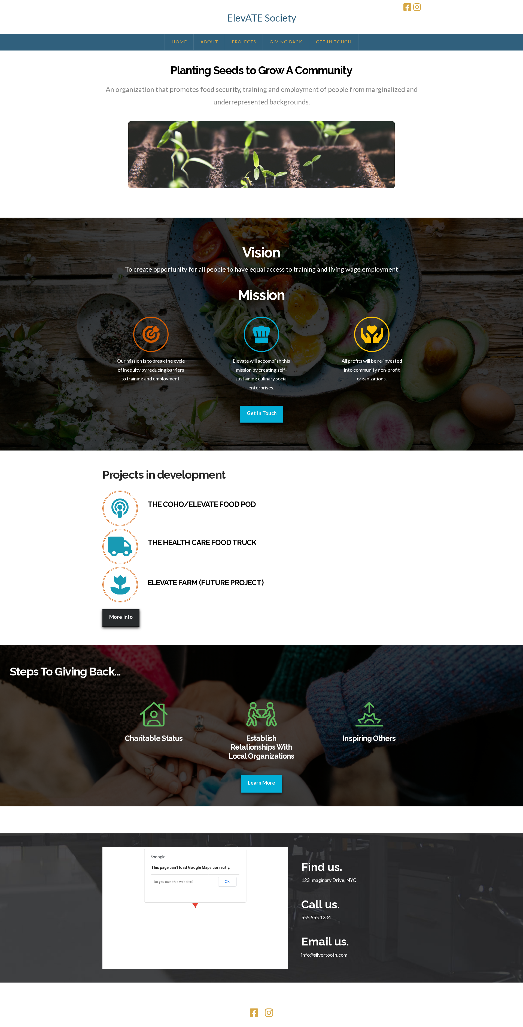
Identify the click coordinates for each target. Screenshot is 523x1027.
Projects (251, 1002)
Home (218, 1002)
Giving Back (273, 1002)
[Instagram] (417, 7)
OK (227, 881)
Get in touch (299, 1002)
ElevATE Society (261, 18)
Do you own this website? (173, 882)
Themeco (274, 994)
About (233, 1002)
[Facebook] (407, 7)
